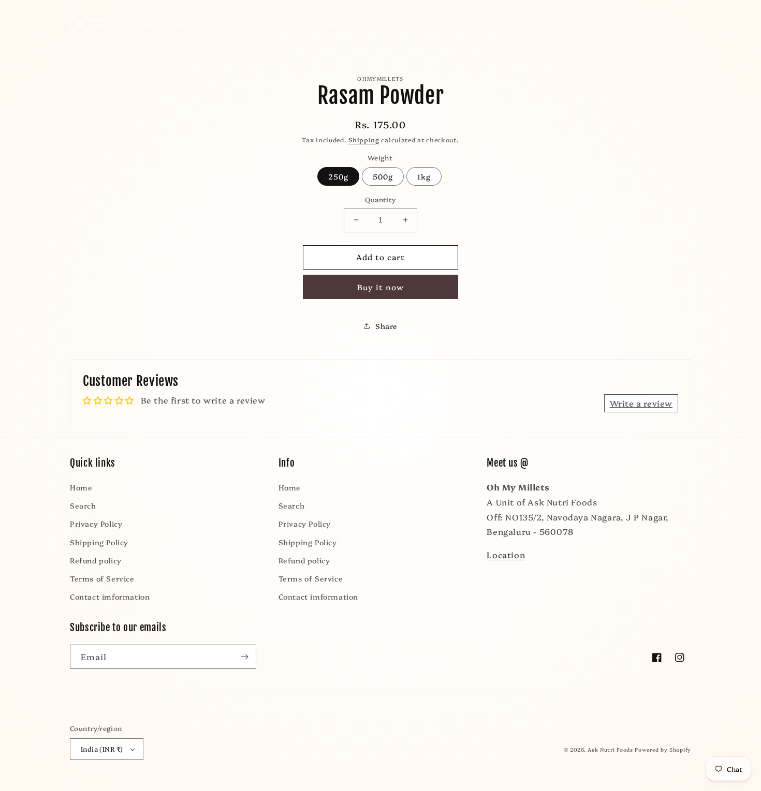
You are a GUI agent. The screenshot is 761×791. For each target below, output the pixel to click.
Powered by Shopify (663, 749)
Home (81, 487)
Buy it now (380, 286)
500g (383, 176)
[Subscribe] (244, 657)
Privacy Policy (96, 523)
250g (338, 176)
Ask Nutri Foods (610, 749)
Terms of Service (102, 578)
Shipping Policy (99, 542)
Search (83, 505)
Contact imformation (110, 596)
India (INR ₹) (102, 748)
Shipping (363, 139)
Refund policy (96, 560)
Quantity (380, 199)
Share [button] (386, 326)
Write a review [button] (641, 403)
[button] (234, 24)
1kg (424, 176)
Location (506, 554)
